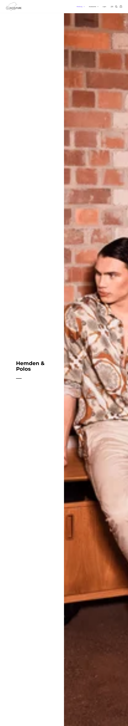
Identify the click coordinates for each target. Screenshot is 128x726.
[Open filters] (112, 7)
